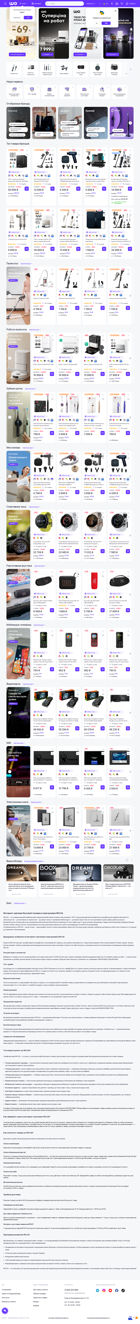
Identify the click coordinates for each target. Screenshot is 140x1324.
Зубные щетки (119, 135)
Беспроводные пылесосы (16, 129)
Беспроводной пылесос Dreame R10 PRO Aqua (42, 180)
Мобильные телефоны (18, 624)
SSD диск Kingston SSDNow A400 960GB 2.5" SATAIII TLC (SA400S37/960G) (68, 779)
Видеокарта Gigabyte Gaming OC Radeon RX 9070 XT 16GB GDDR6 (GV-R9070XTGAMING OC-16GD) (69, 720)
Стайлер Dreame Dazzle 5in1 (17, 239)
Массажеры (13, 447)
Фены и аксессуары (69, 122)
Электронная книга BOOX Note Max (119, 838)
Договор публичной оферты (58, 1318)
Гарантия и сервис (40, 1298)
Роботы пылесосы (16, 329)
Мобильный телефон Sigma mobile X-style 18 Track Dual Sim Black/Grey (119, 661)
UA (107, 3)
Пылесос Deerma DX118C (92, 298)
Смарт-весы (92, 135)
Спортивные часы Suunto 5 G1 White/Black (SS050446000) (119, 542)
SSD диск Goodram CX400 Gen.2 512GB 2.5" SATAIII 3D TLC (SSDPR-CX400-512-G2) (93, 779)
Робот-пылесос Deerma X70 (93, 364)
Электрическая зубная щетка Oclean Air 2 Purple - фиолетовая (119, 425)
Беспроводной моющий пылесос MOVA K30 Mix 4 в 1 (69, 240)
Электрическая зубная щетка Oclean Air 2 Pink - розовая (94, 424)
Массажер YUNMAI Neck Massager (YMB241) (67, 483)
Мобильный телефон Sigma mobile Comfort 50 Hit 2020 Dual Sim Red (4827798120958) (93, 661)
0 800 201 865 (71, 1290)
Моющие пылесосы (17, 124)
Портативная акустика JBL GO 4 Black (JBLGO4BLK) (69, 602)
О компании (6, 1290)
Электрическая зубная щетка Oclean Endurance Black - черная (43, 425)
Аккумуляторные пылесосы (68, 134)
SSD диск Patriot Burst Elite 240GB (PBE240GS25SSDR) (118, 779)
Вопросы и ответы (9, 1302)
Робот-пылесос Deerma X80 (68, 364)
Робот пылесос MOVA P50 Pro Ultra (119, 365)
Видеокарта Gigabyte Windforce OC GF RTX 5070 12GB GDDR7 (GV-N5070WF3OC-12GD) (118, 720)
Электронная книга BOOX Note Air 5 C (69, 838)
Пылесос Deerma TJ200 (41, 298)
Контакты (5, 1298)
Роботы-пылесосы (17, 135)
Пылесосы (12, 263)
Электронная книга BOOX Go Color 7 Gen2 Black (43, 838)
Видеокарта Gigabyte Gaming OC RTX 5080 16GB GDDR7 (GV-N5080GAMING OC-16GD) (94, 720)
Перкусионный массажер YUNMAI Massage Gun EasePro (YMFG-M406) (70, 180)
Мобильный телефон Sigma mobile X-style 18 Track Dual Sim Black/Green (43, 661)
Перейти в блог (19, 903)
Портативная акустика (19, 565)
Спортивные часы (16, 506)
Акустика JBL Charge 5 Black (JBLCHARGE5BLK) (42, 602)
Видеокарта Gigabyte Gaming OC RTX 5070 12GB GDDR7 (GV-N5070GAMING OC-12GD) (43, 720)
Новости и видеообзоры (11, 1294)
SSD (8, 742)
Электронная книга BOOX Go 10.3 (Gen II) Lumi (93, 838)
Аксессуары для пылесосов (67, 128)
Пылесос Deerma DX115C (67, 298)
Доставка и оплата (40, 1290)
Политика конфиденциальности (98, 1318)
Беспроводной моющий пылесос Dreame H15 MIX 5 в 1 (121, 240)
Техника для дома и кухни (43, 134)
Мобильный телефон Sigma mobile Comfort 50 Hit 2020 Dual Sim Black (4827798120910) (68, 661)
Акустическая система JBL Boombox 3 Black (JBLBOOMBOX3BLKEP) (118, 602)
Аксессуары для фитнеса (93, 129)
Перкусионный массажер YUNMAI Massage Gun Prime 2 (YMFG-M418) (94, 484)
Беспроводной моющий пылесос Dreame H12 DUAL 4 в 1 (121, 180)
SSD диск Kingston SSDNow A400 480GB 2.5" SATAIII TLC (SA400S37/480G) (43, 779)
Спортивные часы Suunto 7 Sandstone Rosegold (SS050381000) (93, 543)
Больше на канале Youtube (33, 861)
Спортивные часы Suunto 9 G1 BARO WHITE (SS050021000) (69, 542)
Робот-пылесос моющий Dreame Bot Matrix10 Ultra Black (18, 180)
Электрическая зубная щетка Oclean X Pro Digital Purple (68, 424)
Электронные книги (17, 802)
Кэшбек (36, 1306)
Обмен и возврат (39, 1294)
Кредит (36, 1302)
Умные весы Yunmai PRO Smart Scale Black (95, 240)
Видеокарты (13, 683)
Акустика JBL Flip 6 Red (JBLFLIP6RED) (91, 602)
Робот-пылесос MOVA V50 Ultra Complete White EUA (42, 240)
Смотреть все (25, 263)
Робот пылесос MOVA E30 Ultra (43, 364)
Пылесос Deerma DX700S (117, 298)
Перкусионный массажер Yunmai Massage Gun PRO (41, 483)
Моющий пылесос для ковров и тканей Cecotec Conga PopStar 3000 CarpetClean (95, 180)
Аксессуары (118, 130)
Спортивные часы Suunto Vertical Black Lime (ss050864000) (41, 543)
